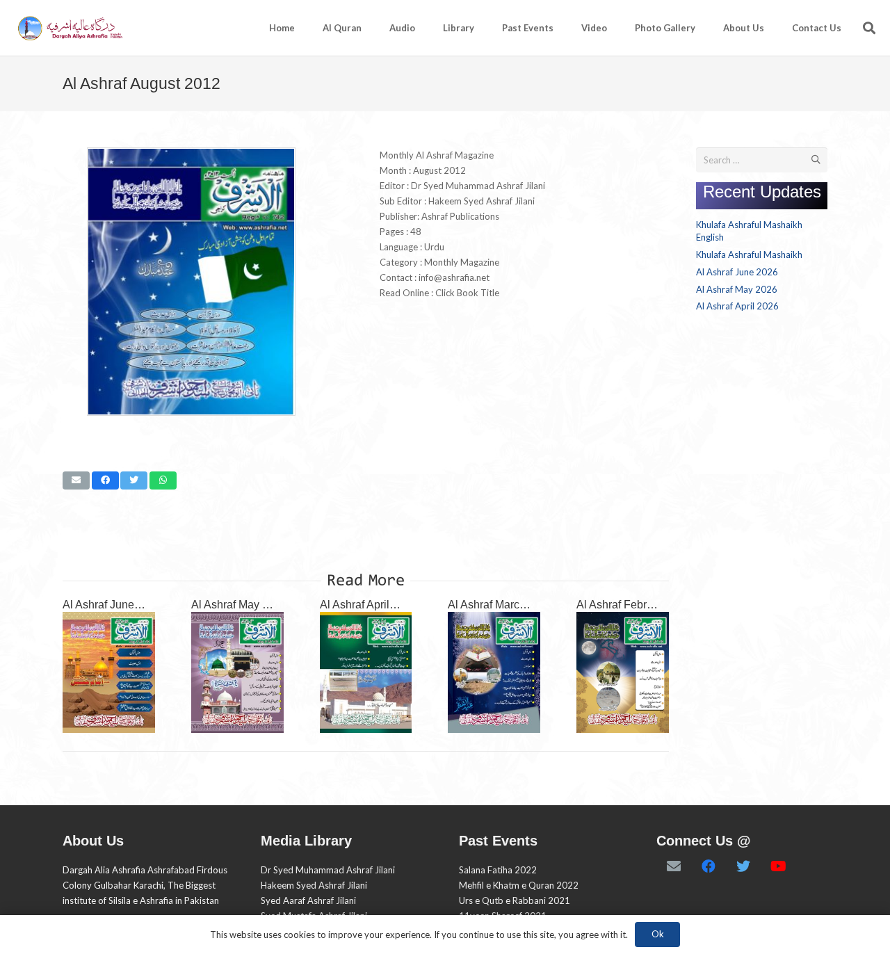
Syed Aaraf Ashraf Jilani (308, 900)
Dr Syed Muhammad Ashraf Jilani (328, 869)
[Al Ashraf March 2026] (494, 672)
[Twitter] (743, 866)
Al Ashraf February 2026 (636, 605)
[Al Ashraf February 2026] (622, 672)
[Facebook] (708, 866)
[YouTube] (778, 866)
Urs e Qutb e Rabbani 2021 (514, 900)
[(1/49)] (191, 412)
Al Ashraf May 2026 (239, 605)
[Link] (69, 28)
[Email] (673, 866)
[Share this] (105, 480)
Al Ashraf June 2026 (112, 605)
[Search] (869, 27)
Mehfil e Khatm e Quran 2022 (518, 885)
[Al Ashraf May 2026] (237, 672)
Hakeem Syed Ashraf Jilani (314, 885)
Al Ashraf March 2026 (500, 605)
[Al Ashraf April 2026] (366, 672)
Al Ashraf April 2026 (368, 605)
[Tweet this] (133, 480)
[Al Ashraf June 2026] (109, 672)
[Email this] (76, 480)
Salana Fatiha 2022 (498, 869)
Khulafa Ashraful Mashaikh (749, 254)
